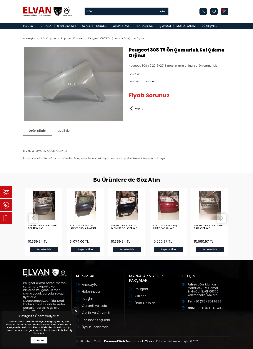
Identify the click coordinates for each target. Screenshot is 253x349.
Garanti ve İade (94, 306)
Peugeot (29, 26)
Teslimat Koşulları (96, 320)
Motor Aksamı (186, 26)
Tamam (39, 340)
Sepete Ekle (43, 249)
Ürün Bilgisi (37, 131)
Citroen (46, 26)
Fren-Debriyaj (144, 26)
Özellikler (64, 131)
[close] (75, 310)
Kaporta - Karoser (94, 26)
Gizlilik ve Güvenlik (96, 313)
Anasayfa (29, 38)
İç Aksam (165, 26)
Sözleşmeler (210, 26)
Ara (162, 11)
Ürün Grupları (66, 26)
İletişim (87, 298)
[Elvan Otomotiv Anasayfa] (47, 11)
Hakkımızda (91, 291)
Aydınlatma (121, 26)
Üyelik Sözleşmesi (95, 327)
